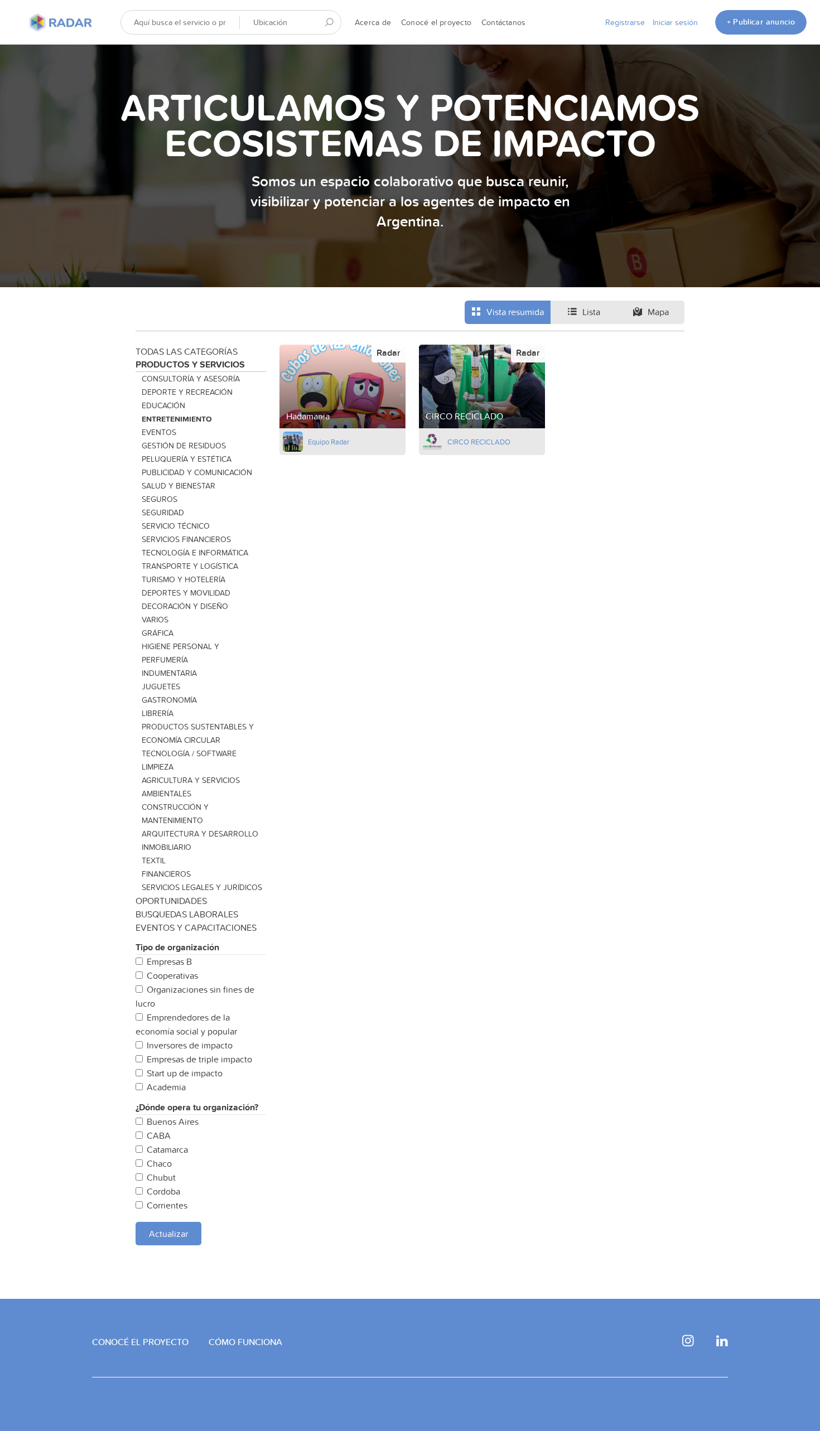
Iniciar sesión (675, 22)
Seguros (159, 499)
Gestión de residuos (184, 445)
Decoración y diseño (185, 606)
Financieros (166, 873)
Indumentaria (169, 673)
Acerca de (373, 22)
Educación (163, 405)
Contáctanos (503, 22)
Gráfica (157, 633)
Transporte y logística (190, 566)
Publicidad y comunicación (197, 472)
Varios (155, 619)
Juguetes (161, 686)
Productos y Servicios (190, 364)
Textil (154, 860)
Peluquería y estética (186, 459)
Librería (157, 713)
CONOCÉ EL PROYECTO (140, 1342)
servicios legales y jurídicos (202, 887)
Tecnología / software (189, 753)
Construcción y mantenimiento (175, 813)
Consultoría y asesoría (191, 378)
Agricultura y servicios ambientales (191, 787)
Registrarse (625, 22)
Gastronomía (169, 699)
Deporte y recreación (187, 392)
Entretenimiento (177, 418)
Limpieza (157, 766)
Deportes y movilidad (186, 592)
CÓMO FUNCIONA (245, 1342)
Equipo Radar (328, 442)
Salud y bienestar (178, 485)
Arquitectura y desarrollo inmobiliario (200, 840)
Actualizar (168, 1233)
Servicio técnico (176, 525)
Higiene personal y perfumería (180, 653)
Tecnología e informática (195, 552)
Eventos (159, 432)
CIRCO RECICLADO (478, 442)
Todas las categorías (187, 351)
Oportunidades (171, 901)
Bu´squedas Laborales (187, 914)
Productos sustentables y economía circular (198, 733)
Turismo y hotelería (183, 579)
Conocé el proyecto (436, 22)
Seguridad (163, 512)
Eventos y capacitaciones (196, 927)
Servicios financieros (186, 539)
